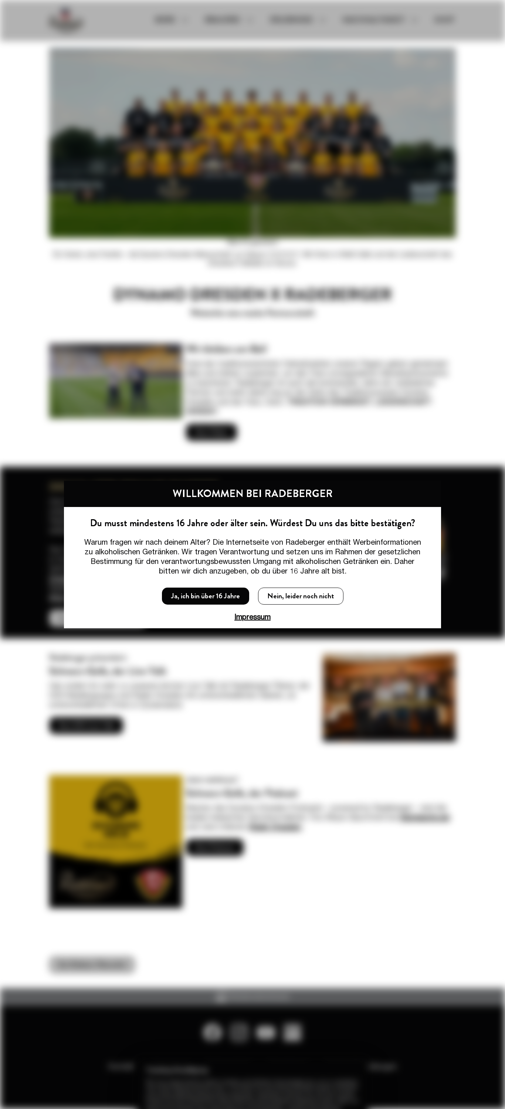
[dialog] (252, 554)
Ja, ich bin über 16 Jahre (205, 596)
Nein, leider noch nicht (300, 596)
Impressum (252, 616)
